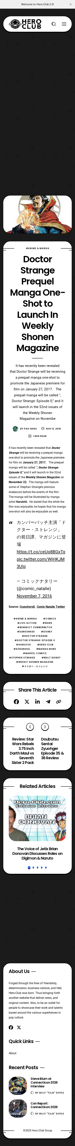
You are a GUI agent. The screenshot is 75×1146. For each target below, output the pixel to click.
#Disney (46, 631)
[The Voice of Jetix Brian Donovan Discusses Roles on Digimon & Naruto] (37, 818)
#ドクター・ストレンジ (35, 666)
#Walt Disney (51, 657)
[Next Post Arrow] (45, 727)
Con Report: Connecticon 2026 (44, 1105)
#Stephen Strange (22, 657)
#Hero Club (45, 644)
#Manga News (46, 648)
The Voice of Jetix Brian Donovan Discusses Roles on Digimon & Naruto (37, 853)
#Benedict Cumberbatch (34, 627)
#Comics (49, 618)
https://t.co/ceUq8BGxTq (41, 551)
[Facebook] (16, 701)
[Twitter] (26, 701)
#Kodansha (21, 648)
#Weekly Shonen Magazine (34, 661)
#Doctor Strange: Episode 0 (35, 640)
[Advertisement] (37, 69)
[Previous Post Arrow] (30, 727)
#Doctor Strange (35, 635)
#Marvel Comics (35, 653)
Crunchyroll (27, 606)
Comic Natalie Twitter (51, 606)
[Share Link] (58, 701)
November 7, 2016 (34, 596)
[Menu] (64, 24)
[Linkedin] (37, 701)
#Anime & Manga (37, 248)
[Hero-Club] (25, 24)
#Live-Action (26, 623)
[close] (71, 4)
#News (47, 623)
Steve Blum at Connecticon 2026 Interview (44, 1082)
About (12, 1053)
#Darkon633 (26, 631)
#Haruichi (23, 644)
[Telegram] (48, 701)
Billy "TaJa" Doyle (51, 1092)
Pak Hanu (30, 428)
